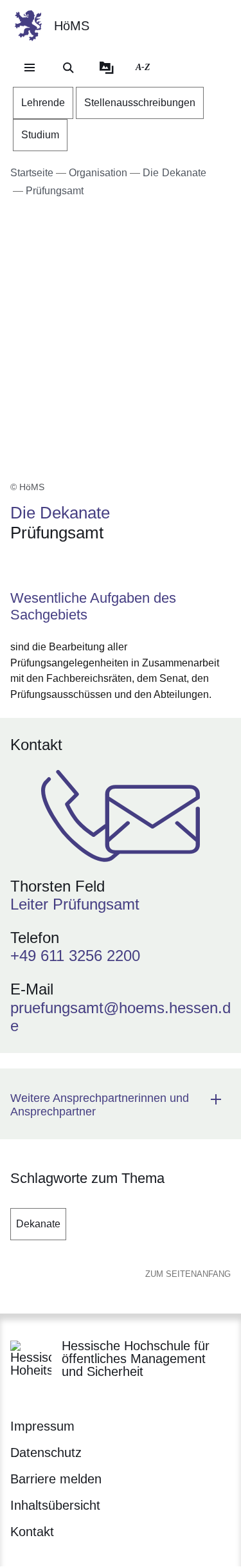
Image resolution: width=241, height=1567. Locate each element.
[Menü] (30, 68)
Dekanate (38, 1223)
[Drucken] (120, 566)
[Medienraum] (107, 68)
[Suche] (68, 68)
